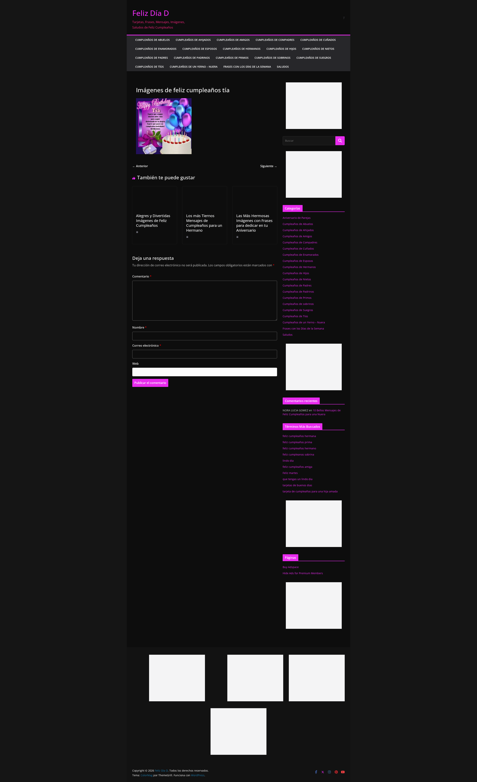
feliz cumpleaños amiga (297, 467)
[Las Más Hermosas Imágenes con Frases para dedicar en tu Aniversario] (255, 189)
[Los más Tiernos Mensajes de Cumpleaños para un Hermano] (204, 189)
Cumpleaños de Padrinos (192, 57)
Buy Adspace (291, 567)
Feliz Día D (150, 13)
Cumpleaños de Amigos (233, 40)
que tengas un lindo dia (297, 479)
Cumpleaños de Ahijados (193, 40)
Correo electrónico (146, 345)
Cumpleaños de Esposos (199, 49)
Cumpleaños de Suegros (313, 57)
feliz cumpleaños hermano (299, 448)
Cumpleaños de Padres (151, 57)
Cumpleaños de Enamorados (155, 49)
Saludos (283, 66)
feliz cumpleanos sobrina (298, 454)
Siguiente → (268, 166)
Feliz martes (290, 473)
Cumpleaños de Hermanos (241, 49)
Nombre (139, 327)
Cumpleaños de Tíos (149, 66)
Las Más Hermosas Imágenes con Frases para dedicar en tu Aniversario (254, 223)
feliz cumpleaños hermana (299, 436)
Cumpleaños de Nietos (318, 49)
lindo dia (288, 460)
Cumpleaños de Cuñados (318, 40)
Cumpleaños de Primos (232, 57)
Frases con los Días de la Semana (247, 66)
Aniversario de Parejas (297, 218)
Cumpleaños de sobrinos (272, 57)
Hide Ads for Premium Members (303, 573)
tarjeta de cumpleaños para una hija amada (310, 491)
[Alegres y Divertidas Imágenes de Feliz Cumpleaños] (154, 189)
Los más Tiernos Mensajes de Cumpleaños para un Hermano (204, 223)
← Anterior (140, 166)
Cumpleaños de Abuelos (152, 40)
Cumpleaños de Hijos (281, 49)
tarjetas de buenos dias (297, 485)
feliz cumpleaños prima (297, 442)
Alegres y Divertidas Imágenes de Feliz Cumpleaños (153, 220)
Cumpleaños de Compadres (275, 40)
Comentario (141, 276)
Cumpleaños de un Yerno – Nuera (193, 66)
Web (135, 364)
